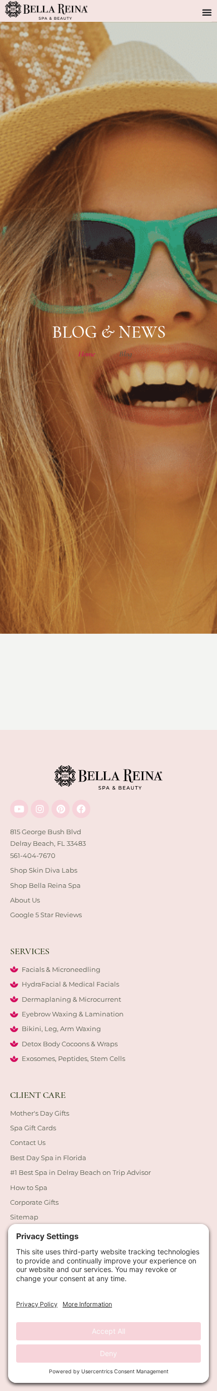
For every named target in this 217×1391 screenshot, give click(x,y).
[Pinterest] (60, 809)
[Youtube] (19, 809)
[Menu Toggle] (207, 12)
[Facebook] (81, 809)
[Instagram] (40, 809)
